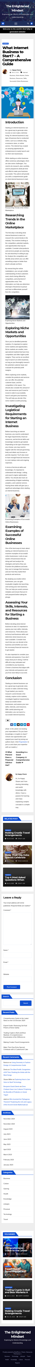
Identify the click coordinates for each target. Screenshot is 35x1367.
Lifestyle (6, 1204)
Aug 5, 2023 (11, 1296)
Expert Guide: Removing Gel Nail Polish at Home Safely (17, 1271)
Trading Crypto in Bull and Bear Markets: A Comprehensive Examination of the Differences (15, 1035)
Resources (19, 78)
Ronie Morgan (22, 861)
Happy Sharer (16, 70)
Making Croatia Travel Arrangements (17, 834)
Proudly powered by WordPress (12, 1352)
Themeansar (17, 1354)
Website (6, 974)
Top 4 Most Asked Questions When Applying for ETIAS (15, 880)
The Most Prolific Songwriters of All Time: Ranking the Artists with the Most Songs (17, 1072)
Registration (23, 742)
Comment (7, 910)
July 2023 (7, 1134)
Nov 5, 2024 (11, 1254)
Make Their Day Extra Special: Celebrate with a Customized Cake (17, 859)
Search (6, 996)
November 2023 (9, 1124)
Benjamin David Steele (11, 1086)
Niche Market (20, 75)
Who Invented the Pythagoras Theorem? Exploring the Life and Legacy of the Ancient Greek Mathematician (18, 1102)
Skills (25, 78)
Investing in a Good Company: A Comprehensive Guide (23, 757)
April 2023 (7, 1149)
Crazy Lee (21, 838)
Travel (6, 1219)
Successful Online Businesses (19, 81)
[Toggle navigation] (15, 23)
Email (5, 962)
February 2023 (9, 1160)
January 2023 (8, 1165)
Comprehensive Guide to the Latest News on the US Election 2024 (16, 1252)
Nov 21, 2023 (11, 1275)
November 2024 (9, 1119)
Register (17, 1363)
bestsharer (22, 1254)
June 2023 (7, 1139)
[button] (28, 23)
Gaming (6, 1189)
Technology (8, 1214)
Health (6, 1194)
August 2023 (8, 1129)
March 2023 (8, 1154)
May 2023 (7, 1144)
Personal (7, 1209)
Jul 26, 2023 (11, 1317)
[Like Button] (7, 720)
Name (6, 950)
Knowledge (8, 1199)
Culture (6, 1183)
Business (5, 43)
